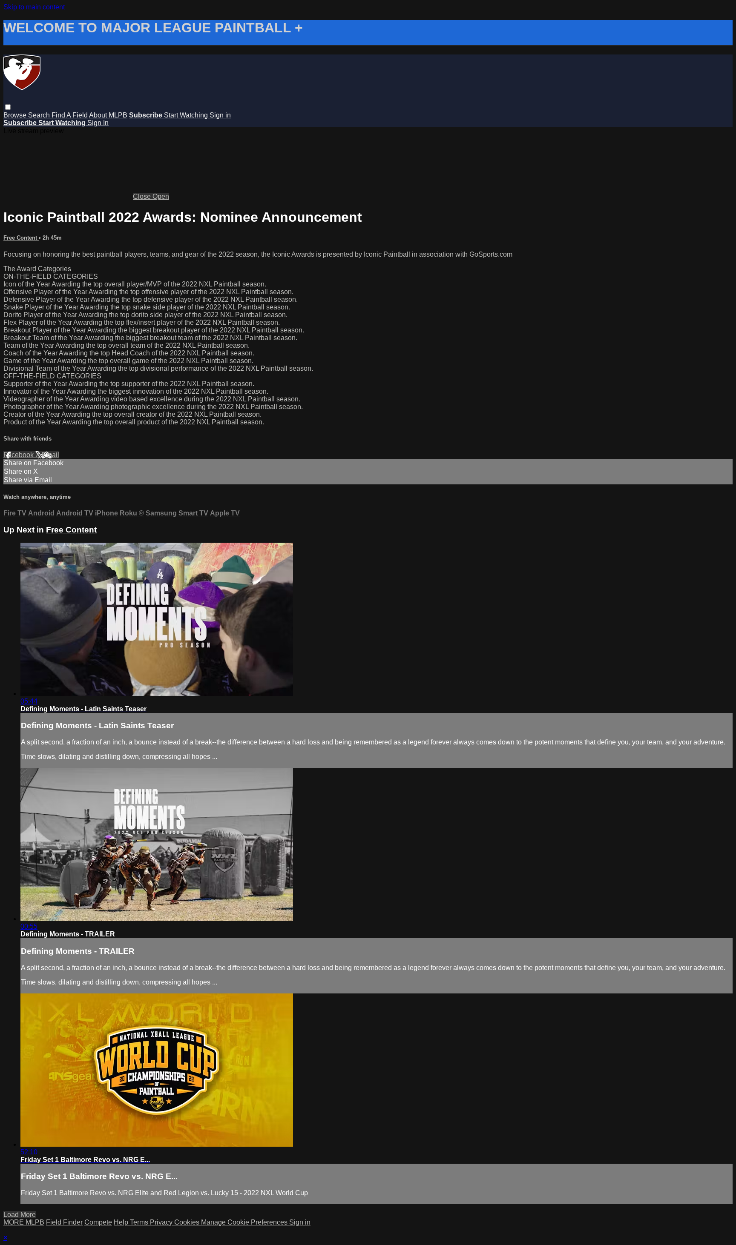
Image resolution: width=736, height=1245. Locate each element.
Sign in (220, 115)
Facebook (19, 454)
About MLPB (108, 115)
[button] (8, 107)
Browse (15, 115)
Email (50, 454)
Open (160, 196)
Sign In (98, 122)
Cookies (187, 1222)
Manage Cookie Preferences (245, 1222)
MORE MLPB (23, 1222)
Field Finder (64, 1222)
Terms (140, 1222)
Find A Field (70, 115)
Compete (98, 1222)
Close (142, 196)
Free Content (21, 238)
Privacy (162, 1222)
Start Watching (187, 115)
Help (122, 1222)
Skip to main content (34, 7)
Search (40, 115)
